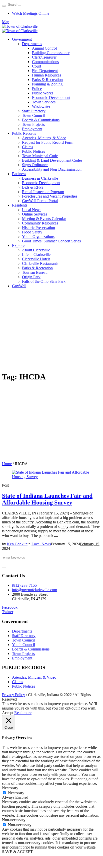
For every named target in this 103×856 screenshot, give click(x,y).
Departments (22, 631)
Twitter (7, 612)
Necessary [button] (10, 788)
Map (5, 22)
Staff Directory (24, 636)
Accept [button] (7, 713)
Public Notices (23, 686)
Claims (17, 682)
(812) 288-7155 (24, 585)
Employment (22, 658)
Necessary (16, 793)
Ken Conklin (17, 544)
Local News (41, 544)
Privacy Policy (13, 695)
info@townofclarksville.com (34, 590)
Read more (23, 713)
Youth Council (23, 644)
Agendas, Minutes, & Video (34, 677)
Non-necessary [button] (14, 820)
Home (7, 464)
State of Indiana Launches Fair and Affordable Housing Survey (47, 499)
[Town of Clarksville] (20, 28)
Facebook (10, 607)
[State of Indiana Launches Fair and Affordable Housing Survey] (51, 477)
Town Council (23, 640)
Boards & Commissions (31, 649)
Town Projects (23, 653)
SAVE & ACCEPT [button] (17, 852)
